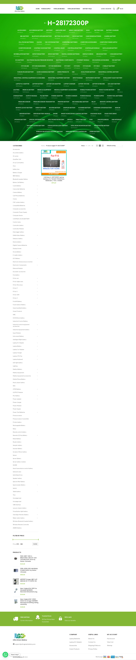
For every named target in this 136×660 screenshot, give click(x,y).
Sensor (15, 455)
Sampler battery (17, 445)
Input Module (17, 333)
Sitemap (109, 645)
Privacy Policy (92, 649)
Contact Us (91, 642)
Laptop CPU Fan (17, 356)
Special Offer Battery (19, 481)
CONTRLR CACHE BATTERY (21, 219)
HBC (14, 314)
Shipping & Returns (94, 645)
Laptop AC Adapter (18, 343)
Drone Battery (17, 252)
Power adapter (17, 399)
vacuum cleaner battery (19, 508)
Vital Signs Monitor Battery (20, 514)
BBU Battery (16, 176)
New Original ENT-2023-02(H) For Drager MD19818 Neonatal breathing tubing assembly (29, 601)
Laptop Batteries (74, 638)
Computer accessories (19, 209)
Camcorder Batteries (19, 189)
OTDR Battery (17, 389)
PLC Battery (16, 395)
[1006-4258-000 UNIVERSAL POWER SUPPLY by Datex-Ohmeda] (16, 572)
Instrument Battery (18, 336)
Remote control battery (19, 432)
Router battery (17, 442)
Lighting (15, 366)
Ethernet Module (18, 268)
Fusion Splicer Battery (19, 304)
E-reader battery (17, 255)
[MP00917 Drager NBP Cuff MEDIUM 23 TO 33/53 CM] (16, 581)
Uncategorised (17, 498)
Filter (35, 544)
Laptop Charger (17, 352)
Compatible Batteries (19, 205)
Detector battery (17, 238)
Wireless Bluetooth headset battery (23, 521)
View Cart (110, 642)
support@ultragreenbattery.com (25, 644)
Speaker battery (17, 478)
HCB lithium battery (19, 318)
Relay (14, 429)
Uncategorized (17, 501)
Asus (14, 166)
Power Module (17, 405)
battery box (16, 169)
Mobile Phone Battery (19, 379)
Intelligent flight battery (19, 339)
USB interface (17, 504)
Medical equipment (18, 372)
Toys (14, 495)
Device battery (17, 242)
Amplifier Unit (17, 159)
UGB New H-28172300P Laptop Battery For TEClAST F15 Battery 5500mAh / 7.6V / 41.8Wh (53, 178)
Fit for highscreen (18, 281)
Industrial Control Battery (20, 321)
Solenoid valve (17, 471)
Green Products (17, 311)
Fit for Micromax (18, 285)
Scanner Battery (17, 448)
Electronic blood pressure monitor (23, 262)
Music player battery (19, 382)
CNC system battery (18, 202)
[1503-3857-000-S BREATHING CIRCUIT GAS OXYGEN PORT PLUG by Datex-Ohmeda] (16, 560)
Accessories (16, 149)
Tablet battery (17, 491)
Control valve (17, 222)
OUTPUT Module (18, 392)
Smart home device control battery (23, 468)
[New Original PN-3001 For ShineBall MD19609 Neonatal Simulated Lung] (16, 591)
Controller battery (18, 225)
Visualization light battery (20, 511)
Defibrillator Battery (19, 235)
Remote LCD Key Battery (20, 435)
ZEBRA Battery (17, 528)
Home (43, 145)
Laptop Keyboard (18, 359)
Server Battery (17, 458)
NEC (14, 386)
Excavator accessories (19, 271)
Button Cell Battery (18, 182)
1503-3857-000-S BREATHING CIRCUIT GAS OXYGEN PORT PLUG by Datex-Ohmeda (28, 558)
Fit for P (15, 288)
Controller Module (18, 228)
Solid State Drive (17, 475)
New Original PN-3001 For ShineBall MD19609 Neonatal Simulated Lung (28, 590)
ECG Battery (16, 258)
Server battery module (19, 462)
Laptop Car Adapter (18, 349)
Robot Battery (17, 438)
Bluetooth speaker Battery (20, 179)
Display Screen (17, 248)
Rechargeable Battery (19, 425)
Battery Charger (17, 172)
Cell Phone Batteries (19, 195)
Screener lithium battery (20, 452)
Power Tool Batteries (19, 412)
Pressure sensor (17, 415)
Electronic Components (19, 265)
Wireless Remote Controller (21, 524)
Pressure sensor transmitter (21, 419)
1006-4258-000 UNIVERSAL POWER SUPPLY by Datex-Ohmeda (29, 570)
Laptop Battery (17, 346)
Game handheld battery (19, 308)
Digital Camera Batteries (20, 245)
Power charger (17, 402)
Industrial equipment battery (21, 329)
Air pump (15, 156)
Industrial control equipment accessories (21, 325)
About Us (91, 638)
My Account (111, 638)
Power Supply (17, 409)
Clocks (15, 199)
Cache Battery (17, 185)
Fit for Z (15, 298)
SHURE (15, 465)
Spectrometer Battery (19, 485)
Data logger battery (18, 232)
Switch (15, 488)
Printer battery (17, 422)
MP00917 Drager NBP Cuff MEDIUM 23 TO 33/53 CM (28, 580)
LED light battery (18, 362)
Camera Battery (17, 192)
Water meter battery (19, 518)
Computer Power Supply (20, 212)
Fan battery (16, 275)
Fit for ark (16, 278)
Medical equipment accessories (22, 376)
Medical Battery (17, 369)
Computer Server (18, 215)
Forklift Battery (17, 301)
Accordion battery (18, 152)
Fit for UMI (16, 294)
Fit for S (15, 291)
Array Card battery (18, 162)
